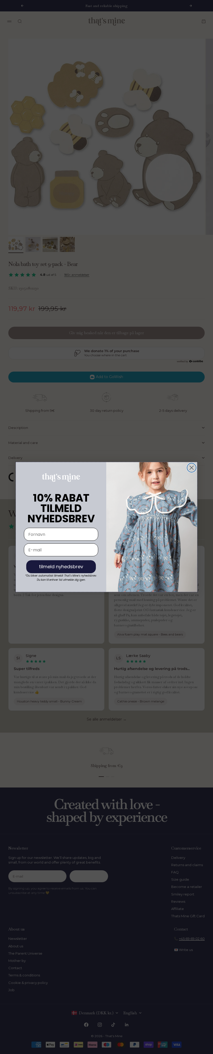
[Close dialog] (191, 467)
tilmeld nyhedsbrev (61, 566)
